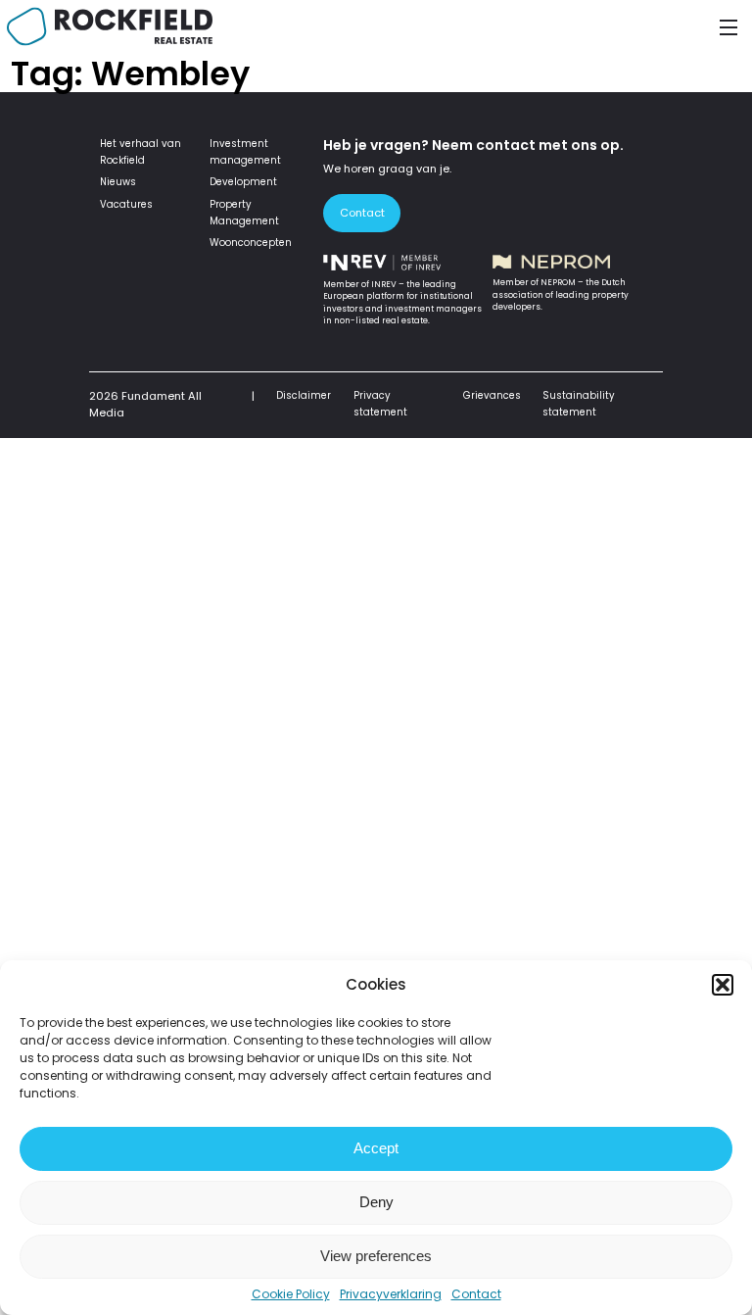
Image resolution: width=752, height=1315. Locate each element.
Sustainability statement (578, 403)
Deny (376, 1201)
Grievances (492, 395)
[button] (722, 985)
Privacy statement (380, 403)
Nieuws (118, 181)
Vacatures (126, 204)
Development (243, 181)
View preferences (376, 1255)
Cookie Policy (291, 1294)
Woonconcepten (251, 242)
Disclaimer (303, 395)
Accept (376, 1148)
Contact (476, 1294)
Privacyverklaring (391, 1294)
